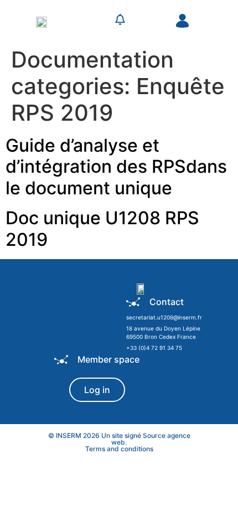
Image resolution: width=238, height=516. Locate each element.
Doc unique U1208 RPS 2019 (102, 228)
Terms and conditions (119, 449)
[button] (93, 21)
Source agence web (150, 438)
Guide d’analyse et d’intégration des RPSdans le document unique (116, 167)
